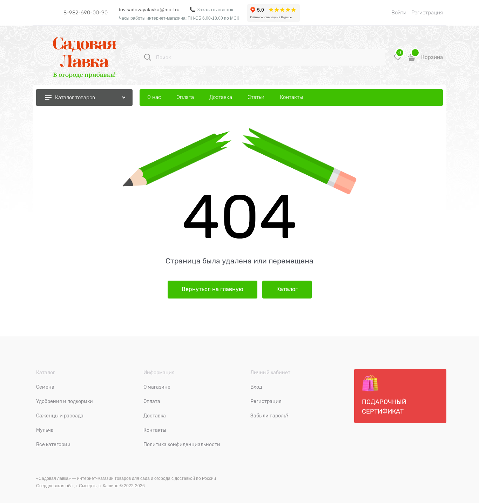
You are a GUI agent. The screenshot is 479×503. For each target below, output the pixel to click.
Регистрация (427, 12)
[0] (397, 59)
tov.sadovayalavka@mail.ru (149, 9)
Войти (398, 12)
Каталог (287, 289)
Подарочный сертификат (384, 406)
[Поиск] (148, 57)
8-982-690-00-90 (85, 12)
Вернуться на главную (212, 289)
